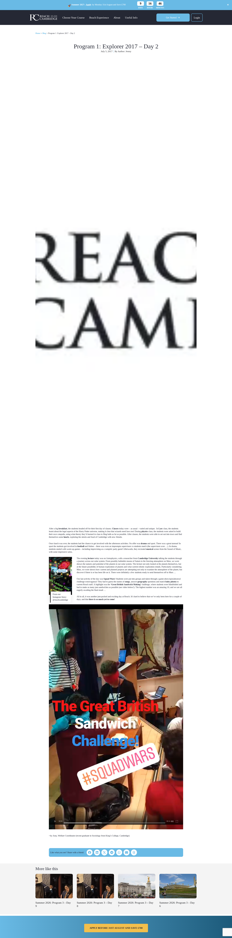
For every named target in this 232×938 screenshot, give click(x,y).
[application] (116, 714)
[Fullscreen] (177, 821)
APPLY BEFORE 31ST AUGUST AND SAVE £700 (116, 928)
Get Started (171, 17)
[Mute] (172, 821)
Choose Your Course (73, 17)
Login (197, 17)
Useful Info (131, 17)
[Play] (55, 821)
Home (37, 33)
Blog (44, 33)
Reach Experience (99, 17)
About (117, 17)
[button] (90, 852)
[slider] (114, 822)
